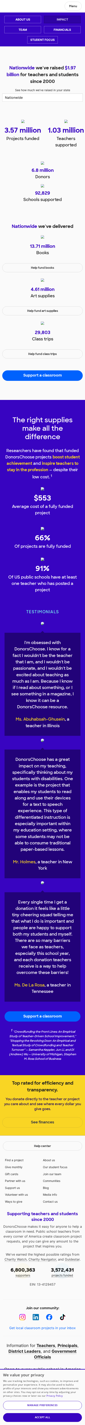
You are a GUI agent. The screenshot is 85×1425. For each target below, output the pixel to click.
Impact (62, 19)
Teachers (46, 1345)
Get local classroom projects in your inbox (42, 1328)
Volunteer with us (16, 1194)
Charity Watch (16, 1259)
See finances (42, 1122)
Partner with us (15, 1181)
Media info (50, 1194)
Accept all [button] (42, 1417)
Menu (73, 6)
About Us (22, 19)
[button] (42, 1405)
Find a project (14, 1160)
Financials (62, 29)
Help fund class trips (42, 354)
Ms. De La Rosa (29, 985)
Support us (12, 1188)
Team (23, 29)
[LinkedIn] (36, 1317)
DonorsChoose (13, 6)
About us (49, 1160)
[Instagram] (22, 1317)
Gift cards (11, 1174)
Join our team (52, 1174)
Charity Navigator (42, 1259)
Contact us (50, 1201)
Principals (67, 1345)
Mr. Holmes (24, 862)
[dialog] (42, 1397)
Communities (51, 1181)
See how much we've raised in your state (42, 90)
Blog (46, 1188)
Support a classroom (42, 375)
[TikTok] (62, 1317)
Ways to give (13, 1201)
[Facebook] (49, 1317)
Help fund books (42, 268)
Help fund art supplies (42, 311)
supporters (23, 1272)
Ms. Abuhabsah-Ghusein (40, 719)
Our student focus (55, 1167)
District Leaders (24, 1351)
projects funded (62, 1272)
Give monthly (13, 1167)
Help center (42, 1146)
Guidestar (72, 1259)
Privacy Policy (54, 1395)
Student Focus (42, 39)
